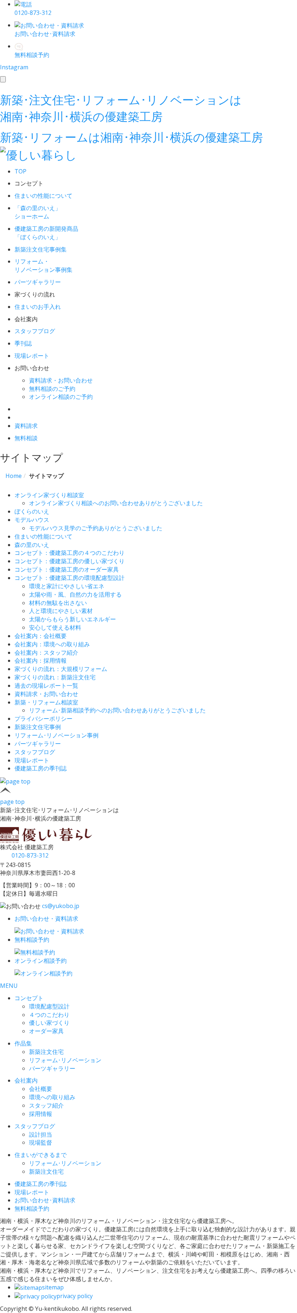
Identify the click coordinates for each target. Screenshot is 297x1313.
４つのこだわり (49, 1015)
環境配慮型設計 (49, 1006)
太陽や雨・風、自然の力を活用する (75, 594)
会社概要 (40, 1089)
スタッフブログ (34, 752)
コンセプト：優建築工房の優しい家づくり (69, 561)
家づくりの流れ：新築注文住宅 (55, 677)
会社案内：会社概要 (40, 636)
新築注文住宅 (46, 1052)
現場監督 (40, 1142)
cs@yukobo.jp (60, 906)
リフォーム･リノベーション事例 (56, 735)
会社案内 (26, 1080)
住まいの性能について (43, 536)
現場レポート (31, 760)
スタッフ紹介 (46, 1105)
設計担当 (40, 1134)
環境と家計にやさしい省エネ (66, 586)
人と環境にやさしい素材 (61, 611)
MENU (9, 986)
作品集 (23, 1043)
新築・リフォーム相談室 (46, 702)
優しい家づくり (49, 1023)
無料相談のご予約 (52, 389)
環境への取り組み (52, 1097)
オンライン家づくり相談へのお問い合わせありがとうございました (116, 503)
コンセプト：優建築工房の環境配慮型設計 (69, 578)
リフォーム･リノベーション (65, 1060)
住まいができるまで (40, 1155)
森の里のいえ (31, 545)
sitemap (53, 1287)
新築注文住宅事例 (37, 727)
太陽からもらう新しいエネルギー (72, 619)
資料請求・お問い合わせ (61, 380)
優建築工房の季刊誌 (40, 768)
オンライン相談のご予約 (61, 397)
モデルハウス (31, 520)
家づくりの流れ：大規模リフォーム (60, 669)
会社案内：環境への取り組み (52, 644)
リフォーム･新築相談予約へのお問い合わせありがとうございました (117, 710)
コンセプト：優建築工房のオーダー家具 (66, 569)
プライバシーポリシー (43, 719)
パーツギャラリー (37, 744)
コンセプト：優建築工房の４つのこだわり (69, 553)
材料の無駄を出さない (58, 603)
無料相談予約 (31, 1208)
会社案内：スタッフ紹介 (46, 652)
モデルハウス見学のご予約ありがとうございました (95, 528)
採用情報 (40, 1114)
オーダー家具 (46, 1031)
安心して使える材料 (55, 627)
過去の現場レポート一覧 (46, 686)
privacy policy (75, 1296)
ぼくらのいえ (31, 511)
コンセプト (28, 998)
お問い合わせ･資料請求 (44, 1200)
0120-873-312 (30, 855)
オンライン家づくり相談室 (49, 495)
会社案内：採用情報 (40, 660)
